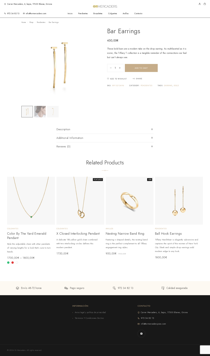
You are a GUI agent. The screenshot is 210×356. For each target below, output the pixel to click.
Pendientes (83, 13)
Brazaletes (97, 13)
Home (23, 22)
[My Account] (199, 4)
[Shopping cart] (205, 4)
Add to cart (141, 68)
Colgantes (112, 13)
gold (176, 85)
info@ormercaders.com (36, 13)
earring (168, 85)
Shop (31, 22)
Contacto (138, 13)
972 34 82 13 (13, 13)
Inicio (70, 13)
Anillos (126, 13)
